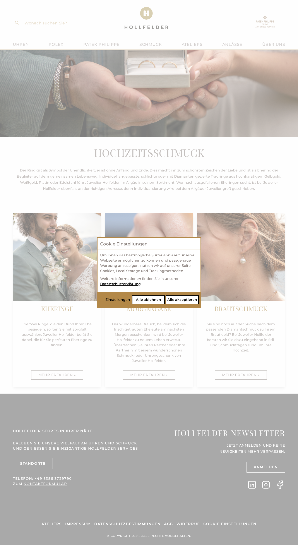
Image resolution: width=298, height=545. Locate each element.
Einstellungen (117, 300)
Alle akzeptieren (182, 300)
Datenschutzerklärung (120, 284)
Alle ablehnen (148, 300)
